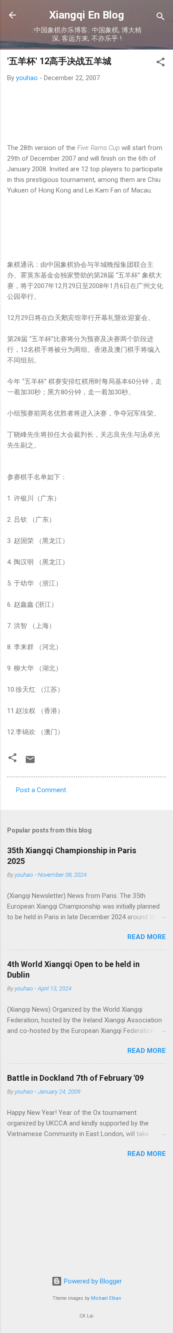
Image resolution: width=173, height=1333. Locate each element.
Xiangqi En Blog (86, 15)
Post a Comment (41, 790)
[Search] (160, 17)
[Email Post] (30, 763)
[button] (160, 63)
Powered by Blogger (92, 1281)
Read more (146, 937)
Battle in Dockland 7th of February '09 (75, 1078)
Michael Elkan (106, 1298)
